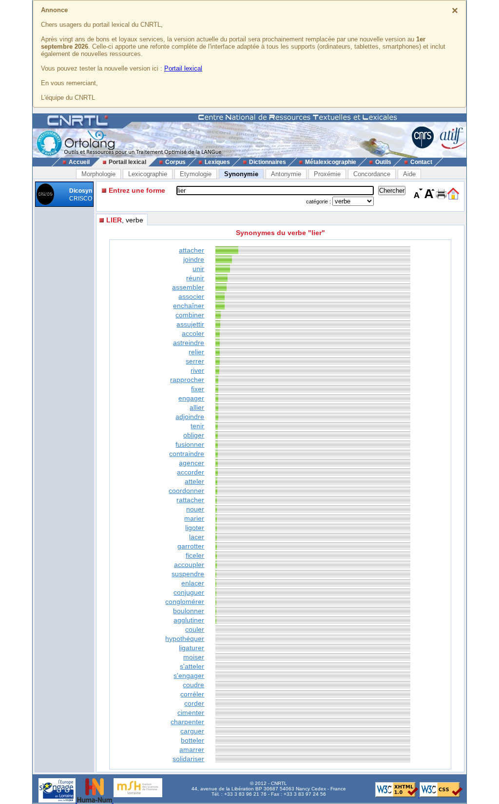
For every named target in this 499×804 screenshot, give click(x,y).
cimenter (190, 712)
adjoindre (189, 416)
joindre (193, 259)
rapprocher (187, 380)
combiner (189, 315)
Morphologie (98, 174)
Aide (409, 174)
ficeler (195, 555)
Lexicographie (147, 174)
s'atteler (192, 666)
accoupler (189, 564)
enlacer (192, 583)
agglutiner (188, 620)
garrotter (190, 546)
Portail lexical (183, 68)
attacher (191, 250)
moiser (193, 657)
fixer (197, 389)
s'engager (188, 675)
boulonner (188, 611)
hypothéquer (184, 638)
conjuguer (188, 592)
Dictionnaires (267, 162)
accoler (193, 333)
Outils (383, 162)
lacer (196, 537)
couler (194, 629)
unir (198, 269)
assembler (188, 287)
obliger (193, 435)
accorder (190, 472)
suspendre (188, 574)
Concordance (371, 174)
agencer (191, 463)
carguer (192, 731)
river (197, 370)
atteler (194, 481)
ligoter (194, 527)
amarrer (191, 749)
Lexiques (217, 162)
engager (191, 398)
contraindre (186, 453)
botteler (192, 740)
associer (191, 296)
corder (194, 703)
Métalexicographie (330, 162)
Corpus (175, 162)
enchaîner (188, 306)
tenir (197, 426)
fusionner (189, 444)
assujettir (190, 324)
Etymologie (195, 174)
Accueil (79, 162)
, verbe (124, 220)
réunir (195, 278)
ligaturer (191, 648)
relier (196, 352)
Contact (421, 162)
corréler (192, 694)
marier (194, 518)
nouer (195, 509)
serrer (195, 361)
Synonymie (241, 174)
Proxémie (327, 174)
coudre (193, 685)
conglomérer (184, 601)
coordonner (186, 490)
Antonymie (286, 174)
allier (197, 407)
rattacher (190, 500)
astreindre (188, 343)
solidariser (188, 759)
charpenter (187, 722)
